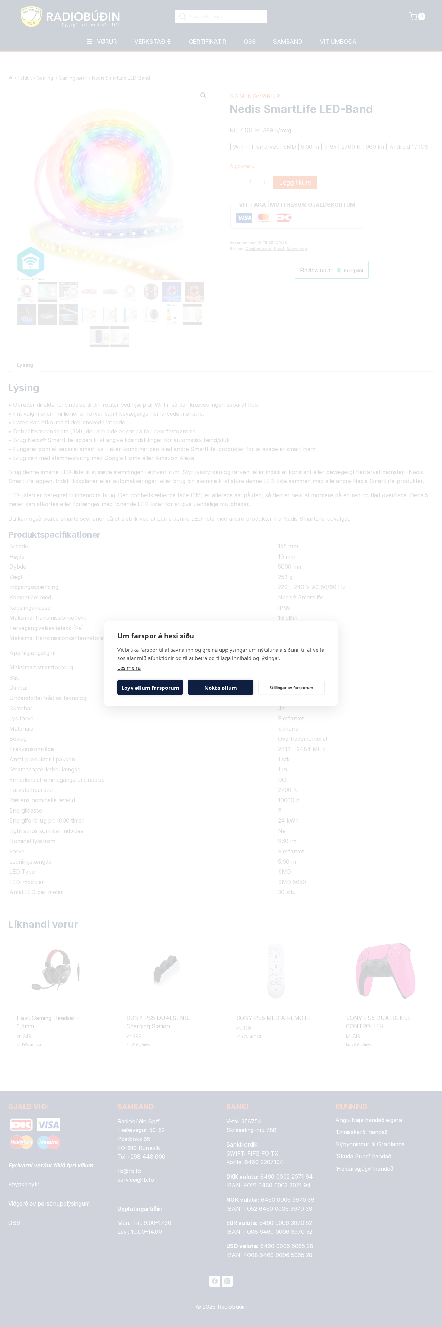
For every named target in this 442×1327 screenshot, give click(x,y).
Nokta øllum (220, 687)
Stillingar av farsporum (291, 687)
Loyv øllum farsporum (150, 687)
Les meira (129, 667)
